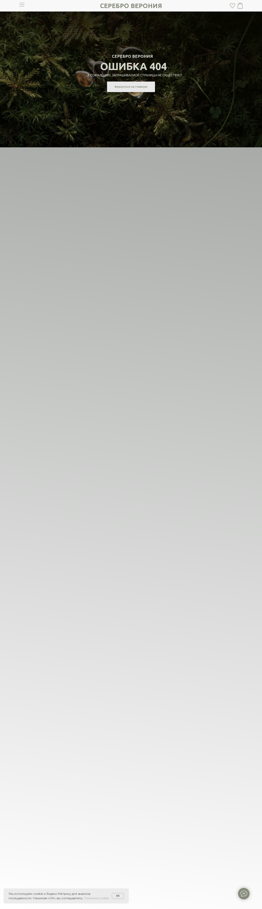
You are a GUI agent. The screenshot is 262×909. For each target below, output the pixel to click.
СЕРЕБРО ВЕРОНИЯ (131, 5)
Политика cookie (96, 898)
